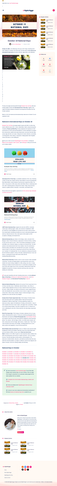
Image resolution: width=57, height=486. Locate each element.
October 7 (11, 353)
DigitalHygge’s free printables (21, 140)
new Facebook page (13, 3)
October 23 (18, 359)
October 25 (32, 359)
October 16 (5, 357)
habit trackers (16, 142)
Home (5, 469)
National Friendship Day (23, 277)
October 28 (19, 361)
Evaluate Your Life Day (26, 105)
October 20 (32, 357)
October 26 (5, 361)
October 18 (19, 357)
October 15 (32, 355)
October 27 (12, 361)
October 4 (23, 351)
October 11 (5, 355)
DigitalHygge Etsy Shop (8, 475)
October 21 (5, 359)
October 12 (12, 355)
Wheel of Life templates (7, 142)
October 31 (5, 363)
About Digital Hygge (7, 472)
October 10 (30, 353)
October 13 (19, 355)
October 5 (29, 351)
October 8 (17, 353)
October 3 (17, 351)
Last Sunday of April (31, 316)
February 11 (14, 277)
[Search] (54, 10)
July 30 (28, 278)
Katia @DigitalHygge (22, 415)
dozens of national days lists (17, 392)
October (16, 402)
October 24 (25, 359)
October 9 (23, 353)
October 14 (25, 355)
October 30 (32, 361)
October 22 (12, 359)
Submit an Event (7, 477)
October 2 (11, 351)
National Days (12, 402)
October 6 (4, 353)
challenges (24, 142)
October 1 (4, 351)
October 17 (12, 357)
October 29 (25, 361)
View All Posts (20, 432)
